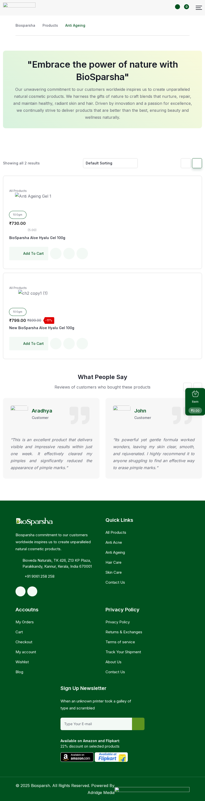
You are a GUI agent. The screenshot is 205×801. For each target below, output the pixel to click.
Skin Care (114, 572)
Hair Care (114, 562)
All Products (18, 190)
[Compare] (69, 253)
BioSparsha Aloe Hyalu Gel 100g (37, 238)
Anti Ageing (115, 552)
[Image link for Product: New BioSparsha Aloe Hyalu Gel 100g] (33, 293)
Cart (19, 632)
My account (26, 652)
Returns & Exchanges (124, 632)
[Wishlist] (56, 253)
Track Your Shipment (123, 652)
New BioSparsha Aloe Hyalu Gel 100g (41, 328)
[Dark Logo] (19, 7)
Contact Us (115, 582)
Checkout (24, 642)
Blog (19, 671)
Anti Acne (114, 542)
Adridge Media (101, 792)
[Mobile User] (171, 7)
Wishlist (22, 662)
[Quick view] (82, 253)
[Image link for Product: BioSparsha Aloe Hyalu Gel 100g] (33, 196)
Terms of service (120, 642)
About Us (114, 662)
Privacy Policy (118, 622)
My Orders (25, 622)
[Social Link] (21, 591)
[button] (187, 387)
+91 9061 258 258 (39, 576)
